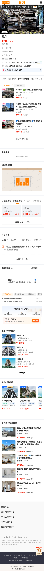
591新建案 (17, 555)
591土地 (25, 555)
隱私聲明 (22, 569)
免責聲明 (11, 560)
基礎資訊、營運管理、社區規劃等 (20, 66)
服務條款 (19, 560)
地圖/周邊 (35, 268)
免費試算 (35, 320)
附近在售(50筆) (22, 139)
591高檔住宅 (24, 558)
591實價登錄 (7, 555)
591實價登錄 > (6, 537)
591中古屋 (34, 555)
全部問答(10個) (22, 259)
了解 (35, 7)
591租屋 (15, 558)
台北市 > (15, 537)
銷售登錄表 (37, 201)
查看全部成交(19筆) (22, 222)
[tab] (7, 85)
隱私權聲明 (29, 560)
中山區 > (21, 537)
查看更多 (22, 373)
